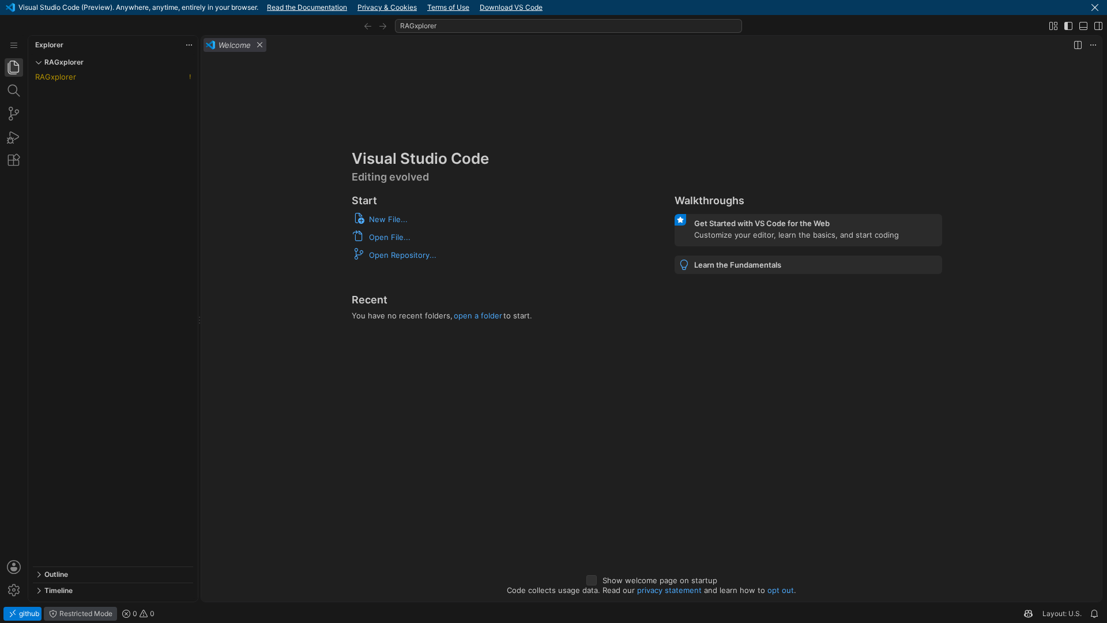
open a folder (478, 315)
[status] (553, 614)
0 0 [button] (143, 613)
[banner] (553, 7)
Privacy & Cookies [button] (387, 7)
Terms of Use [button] (448, 7)
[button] (1095, 7)
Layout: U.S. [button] (1062, 613)
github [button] (28, 613)
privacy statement (669, 590)
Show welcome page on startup (660, 580)
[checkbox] (591, 580)
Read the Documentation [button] (307, 7)
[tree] (113, 318)
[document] (651, 328)
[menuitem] (13, 45)
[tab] (13, 67)
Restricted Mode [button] (85, 613)
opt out (780, 590)
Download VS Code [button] (511, 7)
